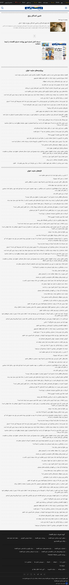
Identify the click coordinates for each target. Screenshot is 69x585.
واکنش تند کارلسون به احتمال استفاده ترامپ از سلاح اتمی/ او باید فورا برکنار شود (47, 138)
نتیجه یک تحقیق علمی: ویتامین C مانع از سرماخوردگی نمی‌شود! (51, 349)
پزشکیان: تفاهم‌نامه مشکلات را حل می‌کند (57, 160)
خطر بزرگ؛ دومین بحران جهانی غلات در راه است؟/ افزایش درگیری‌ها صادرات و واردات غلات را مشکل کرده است (40, 141)
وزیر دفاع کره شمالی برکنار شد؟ (60, 271)
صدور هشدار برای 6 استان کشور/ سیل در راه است (55, 464)
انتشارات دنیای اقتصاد (59, 548)
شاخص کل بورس (5, 2)
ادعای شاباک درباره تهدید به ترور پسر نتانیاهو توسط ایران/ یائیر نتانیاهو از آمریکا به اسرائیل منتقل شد (42, 264)
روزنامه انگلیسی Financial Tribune (56, 555)
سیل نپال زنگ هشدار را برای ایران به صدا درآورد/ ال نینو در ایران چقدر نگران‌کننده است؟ (45, 105)
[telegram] (37, 574)
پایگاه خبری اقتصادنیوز (59, 541)
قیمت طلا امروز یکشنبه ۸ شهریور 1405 (58, 394)
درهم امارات (42, 2)
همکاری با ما (28, 562)
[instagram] (44, 574)
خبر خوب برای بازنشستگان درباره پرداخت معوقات (55, 81)
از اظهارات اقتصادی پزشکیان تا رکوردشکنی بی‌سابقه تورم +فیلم (52, 325)
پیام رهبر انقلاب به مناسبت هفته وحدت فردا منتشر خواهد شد (52, 342)
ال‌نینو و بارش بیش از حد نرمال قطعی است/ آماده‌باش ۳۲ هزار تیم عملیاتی (48, 210)
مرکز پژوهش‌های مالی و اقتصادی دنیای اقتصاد (53, 552)
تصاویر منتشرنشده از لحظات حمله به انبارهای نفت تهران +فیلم (52, 111)
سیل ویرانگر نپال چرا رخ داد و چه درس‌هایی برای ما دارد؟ (53, 120)
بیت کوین (25, 2)
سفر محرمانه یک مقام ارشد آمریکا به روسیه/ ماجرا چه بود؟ (53, 244)
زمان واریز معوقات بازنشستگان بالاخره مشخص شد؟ (55, 145)
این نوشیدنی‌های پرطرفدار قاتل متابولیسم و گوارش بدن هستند (52, 277)
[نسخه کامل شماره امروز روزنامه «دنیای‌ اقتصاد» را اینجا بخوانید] (54, 50)
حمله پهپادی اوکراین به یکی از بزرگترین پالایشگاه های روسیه (52, 220)
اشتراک (48, 562)
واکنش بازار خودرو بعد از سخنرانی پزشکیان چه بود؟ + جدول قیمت (50, 132)
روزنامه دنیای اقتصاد (40, 538)
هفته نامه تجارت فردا (12, 538)
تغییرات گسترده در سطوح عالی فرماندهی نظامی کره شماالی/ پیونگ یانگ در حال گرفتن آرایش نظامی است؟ (40, 207)
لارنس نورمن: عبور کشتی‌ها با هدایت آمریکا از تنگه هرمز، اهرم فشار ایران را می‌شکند (46, 88)
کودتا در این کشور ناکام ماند (60, 194)
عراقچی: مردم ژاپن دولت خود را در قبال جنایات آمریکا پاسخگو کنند (51, 128)
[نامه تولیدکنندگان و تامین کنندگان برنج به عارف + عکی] (58, 27)
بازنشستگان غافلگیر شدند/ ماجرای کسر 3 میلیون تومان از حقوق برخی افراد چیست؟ (46, 374)
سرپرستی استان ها (39, 562)
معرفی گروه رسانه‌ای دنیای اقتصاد (56, 538)
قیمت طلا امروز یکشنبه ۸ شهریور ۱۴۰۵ (58, 135)
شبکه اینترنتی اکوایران (26, 538)
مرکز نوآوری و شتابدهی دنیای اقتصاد (23, 548)
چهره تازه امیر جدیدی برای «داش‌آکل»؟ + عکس (56, 322)
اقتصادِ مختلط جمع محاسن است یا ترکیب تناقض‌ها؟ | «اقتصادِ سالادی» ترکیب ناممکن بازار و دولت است (41, 75)
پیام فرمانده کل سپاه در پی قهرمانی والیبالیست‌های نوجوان (53, 290)
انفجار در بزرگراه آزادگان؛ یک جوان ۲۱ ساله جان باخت (54, 98)
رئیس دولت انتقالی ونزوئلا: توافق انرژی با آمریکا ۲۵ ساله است (52, 235)
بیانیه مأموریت (51, 569)
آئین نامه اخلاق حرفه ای (38, 569)
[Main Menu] (66, 8)
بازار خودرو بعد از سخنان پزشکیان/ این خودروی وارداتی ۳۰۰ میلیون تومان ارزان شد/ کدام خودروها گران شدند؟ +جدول (37, 101)
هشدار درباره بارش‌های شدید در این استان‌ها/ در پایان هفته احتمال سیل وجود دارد (47, 204)
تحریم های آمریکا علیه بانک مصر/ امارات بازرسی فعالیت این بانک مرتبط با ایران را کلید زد (45, 281)
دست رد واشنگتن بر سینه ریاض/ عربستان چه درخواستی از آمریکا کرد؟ (50, 267)
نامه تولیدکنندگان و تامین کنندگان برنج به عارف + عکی (34, 23)
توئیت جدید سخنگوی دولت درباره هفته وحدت (56, 294)
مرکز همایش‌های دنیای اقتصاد (43, 548)
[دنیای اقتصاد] (33, 8)
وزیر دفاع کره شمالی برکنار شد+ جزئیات (58, 232)
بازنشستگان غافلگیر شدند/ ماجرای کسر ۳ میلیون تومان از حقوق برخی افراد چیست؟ (46, 197)
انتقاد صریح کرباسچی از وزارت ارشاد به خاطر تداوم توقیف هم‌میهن (51, 78)
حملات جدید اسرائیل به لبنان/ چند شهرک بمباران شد (55, 284)
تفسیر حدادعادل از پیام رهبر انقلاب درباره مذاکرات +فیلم (54, 310)
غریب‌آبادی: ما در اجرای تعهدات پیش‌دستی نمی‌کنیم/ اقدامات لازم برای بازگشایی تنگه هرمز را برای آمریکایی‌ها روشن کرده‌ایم (37, 319)
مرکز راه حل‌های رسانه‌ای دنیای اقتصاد (28, 552)
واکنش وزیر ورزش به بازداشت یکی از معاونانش (55, 300)
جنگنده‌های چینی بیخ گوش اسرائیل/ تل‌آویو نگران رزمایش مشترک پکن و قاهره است (46, 91)
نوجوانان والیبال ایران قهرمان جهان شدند (57, 148)
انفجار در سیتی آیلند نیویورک (60, 179)
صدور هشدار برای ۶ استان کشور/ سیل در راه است (55, 157)
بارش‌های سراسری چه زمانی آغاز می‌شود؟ (57, 108)
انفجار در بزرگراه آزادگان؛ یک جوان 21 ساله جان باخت (54, 522)
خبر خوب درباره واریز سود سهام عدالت (58, 185)
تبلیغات (55, 562)
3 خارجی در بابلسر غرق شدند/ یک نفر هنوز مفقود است (53, 352)
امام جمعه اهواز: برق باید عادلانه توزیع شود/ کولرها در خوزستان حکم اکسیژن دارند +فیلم (45, 335)
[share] (31, 574)
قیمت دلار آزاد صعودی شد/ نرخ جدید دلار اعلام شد (55, 85)
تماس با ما (62, 562)
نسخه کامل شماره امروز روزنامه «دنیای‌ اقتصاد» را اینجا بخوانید (22, 43)
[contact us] (28, 574)
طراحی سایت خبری (61, 583)
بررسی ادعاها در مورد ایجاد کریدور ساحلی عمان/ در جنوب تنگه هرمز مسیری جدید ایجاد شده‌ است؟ (43, 224)
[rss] (34, 574)
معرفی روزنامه (61, 569)
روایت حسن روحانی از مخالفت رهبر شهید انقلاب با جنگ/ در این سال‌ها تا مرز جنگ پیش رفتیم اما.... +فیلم (40, 163)
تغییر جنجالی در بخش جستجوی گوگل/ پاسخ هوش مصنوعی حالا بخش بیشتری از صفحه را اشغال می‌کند (41, 307)
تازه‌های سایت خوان (34, 171)
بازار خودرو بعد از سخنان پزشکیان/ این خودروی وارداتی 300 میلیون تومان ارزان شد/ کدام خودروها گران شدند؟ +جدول (37, 424)
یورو (58, 2)
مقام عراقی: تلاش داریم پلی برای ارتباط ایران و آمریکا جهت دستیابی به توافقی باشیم (46, 182)
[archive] (24, 574)
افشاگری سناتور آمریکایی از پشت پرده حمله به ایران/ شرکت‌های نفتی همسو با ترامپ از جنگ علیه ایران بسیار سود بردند (37, 200)
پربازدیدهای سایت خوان (34, 70)
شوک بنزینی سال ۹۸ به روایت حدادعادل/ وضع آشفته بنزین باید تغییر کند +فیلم (47, 304)
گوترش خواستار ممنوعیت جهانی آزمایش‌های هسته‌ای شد (53, 339)
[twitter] (41, 574)
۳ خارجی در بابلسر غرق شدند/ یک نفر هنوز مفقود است (53, 175)
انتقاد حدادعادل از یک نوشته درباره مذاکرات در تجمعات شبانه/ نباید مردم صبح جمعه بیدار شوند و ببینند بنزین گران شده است (36, 95)
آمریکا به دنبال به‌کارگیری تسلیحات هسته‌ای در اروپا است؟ (53, 214)
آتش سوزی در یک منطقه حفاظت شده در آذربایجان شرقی (53, 274)
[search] (2, 8)
